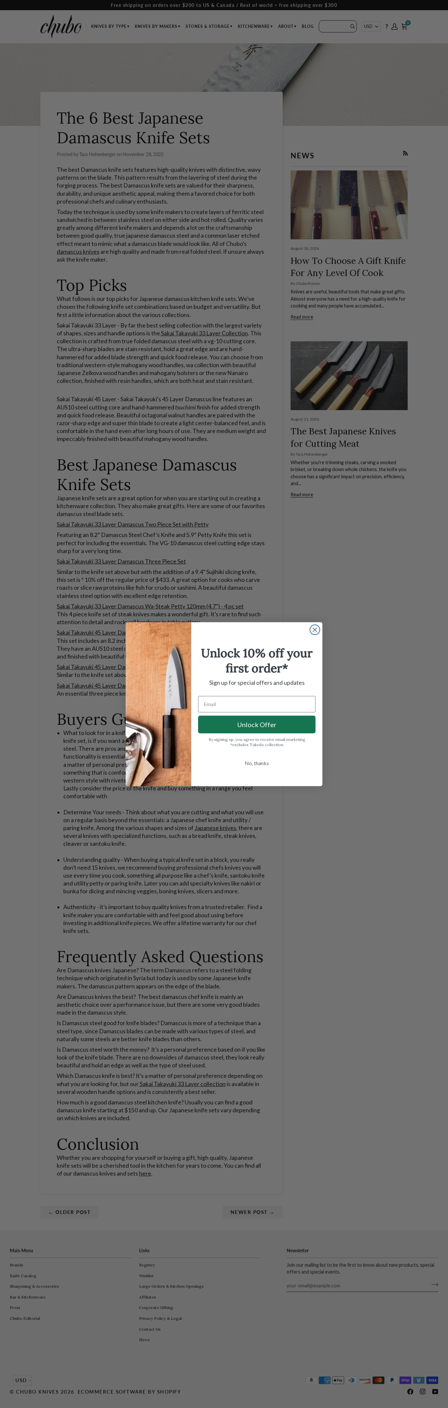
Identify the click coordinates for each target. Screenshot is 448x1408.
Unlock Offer (256, 724)
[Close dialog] (315, 630)
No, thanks (257, 763)
